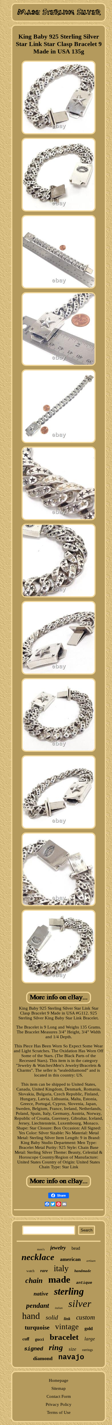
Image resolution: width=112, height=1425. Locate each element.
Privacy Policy (59, 1404)
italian (59, 1308)
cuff (25, 1339)
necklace (38, 1257)
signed (33, 1349)
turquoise (37, 1327)
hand (31, 1316)
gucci (39, 1339)
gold (88, 1328)
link (67, 1319)
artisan (91, 1260)
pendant (37, 1305)
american (70, 1259)
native (41, 1293)
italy (61, 1268)
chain (34, 1280)
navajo (71, 1357)
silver (79, 1303)
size (72, 1349)
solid (52, 1317)
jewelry (58, 1248)
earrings (87, 1350)
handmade (82, 1271)
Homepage (58, 1380)
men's (41, 1249)
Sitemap (58, 1388)
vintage (67, 1326)
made (59, 1279)
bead (76, 1248)
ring (56, 1347)
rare (44, 1270)
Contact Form (59, 1396)
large (89, 1339)
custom (85, 1317)
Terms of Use (59, 1412)
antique (84, 1283)
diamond (43, 1358)
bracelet (64, 1337)
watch (30, 1271)
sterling (69, 1291)
